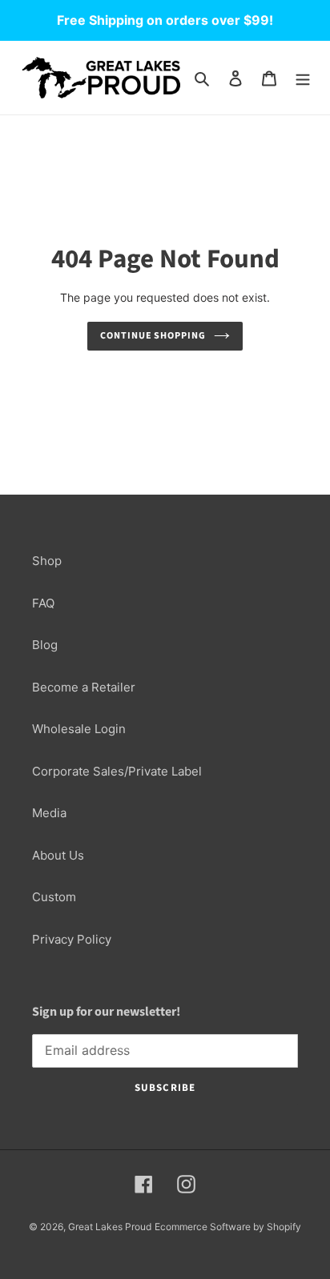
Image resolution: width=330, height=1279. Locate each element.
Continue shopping (153, 336)
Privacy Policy (71, 939)
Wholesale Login (79, 728)
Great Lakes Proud (109, 1227)
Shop (47, 560)
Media (49, 812)
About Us (58, 855)
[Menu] (303, 78)
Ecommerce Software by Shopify (228, 1227)
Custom (54, 896)
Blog (45, 644)
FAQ (43, 603)
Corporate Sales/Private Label (117, 771)
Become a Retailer (83, 687)
